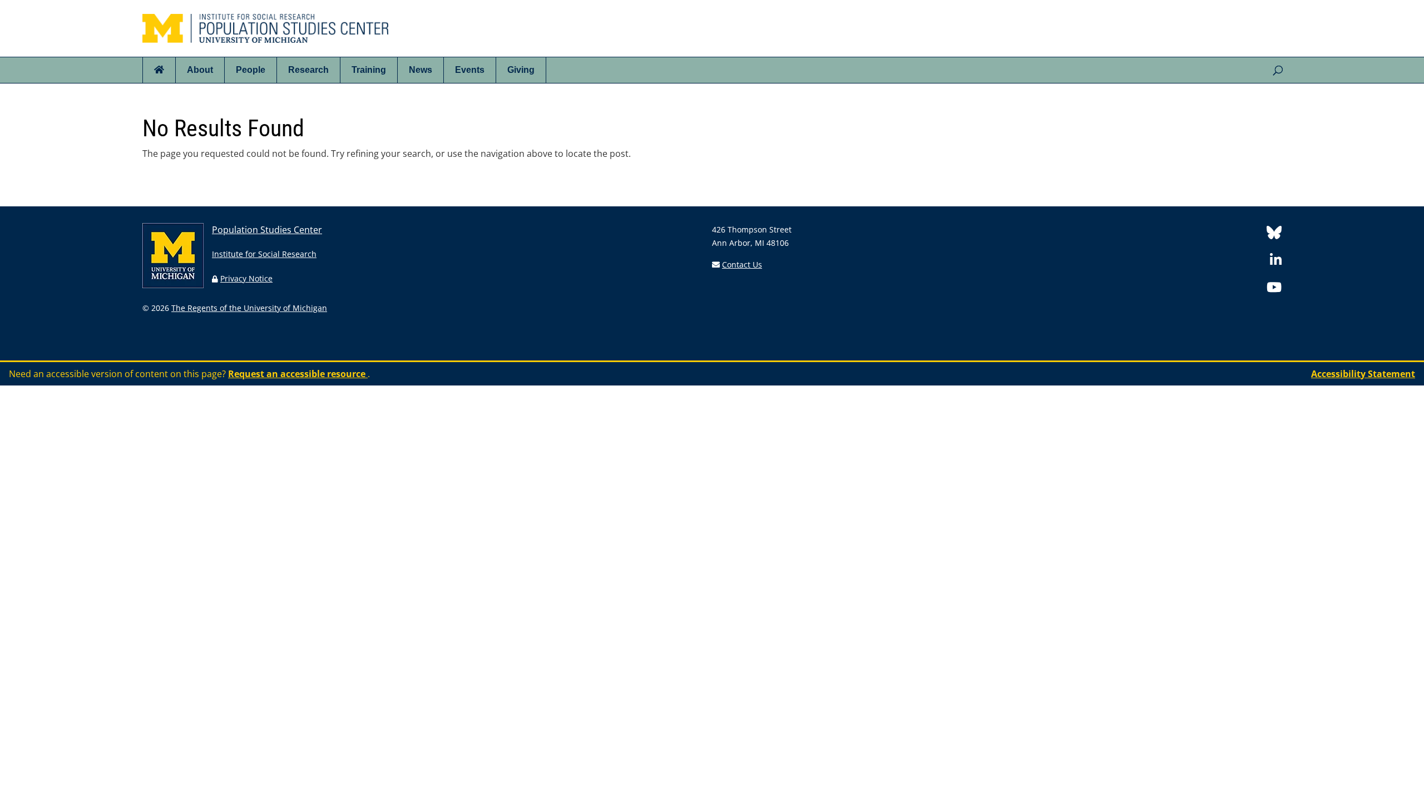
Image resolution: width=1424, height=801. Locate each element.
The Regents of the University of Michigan (249, 308)
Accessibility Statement (1363, 374)
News (420, 70)
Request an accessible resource (298, 374)
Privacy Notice (246, 278)
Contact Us (742, 264)
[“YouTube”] (1274, 289)
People (250, 70)
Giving (521, 70)
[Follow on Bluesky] (1274, 234)
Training (369, 70)
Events (469, 70)
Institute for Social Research (264, 254)
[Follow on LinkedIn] (1276, 261)
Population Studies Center (267, 230)
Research (308, 70)
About (200, 70)
